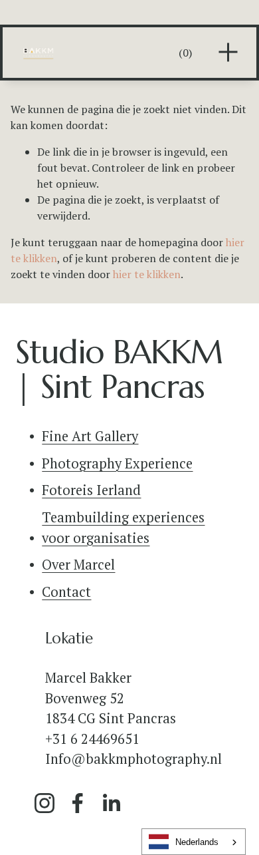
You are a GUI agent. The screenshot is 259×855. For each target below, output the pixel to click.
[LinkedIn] (111, 803)
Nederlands (196, 842)
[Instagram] (44, 803)
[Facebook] (77, 803)
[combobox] (193, 841)
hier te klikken (147, 274)
